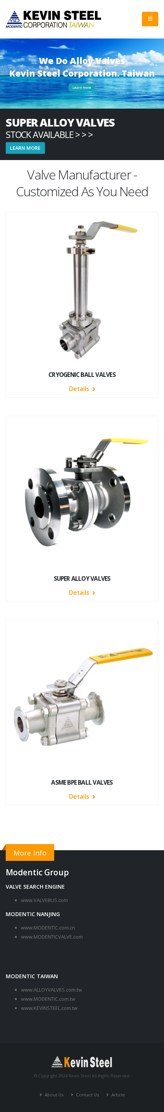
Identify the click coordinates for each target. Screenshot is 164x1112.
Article (117, 1095)
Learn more (81, 87)
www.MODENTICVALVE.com (52, 936)
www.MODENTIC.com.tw (48, 998)
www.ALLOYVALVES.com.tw (51, 989)
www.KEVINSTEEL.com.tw (49, 1008)
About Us (53, 1095)
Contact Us (87, 1095)
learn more (25, 147)
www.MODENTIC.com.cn (48, 927)
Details (80, 389)
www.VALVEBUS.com (44, 900)
